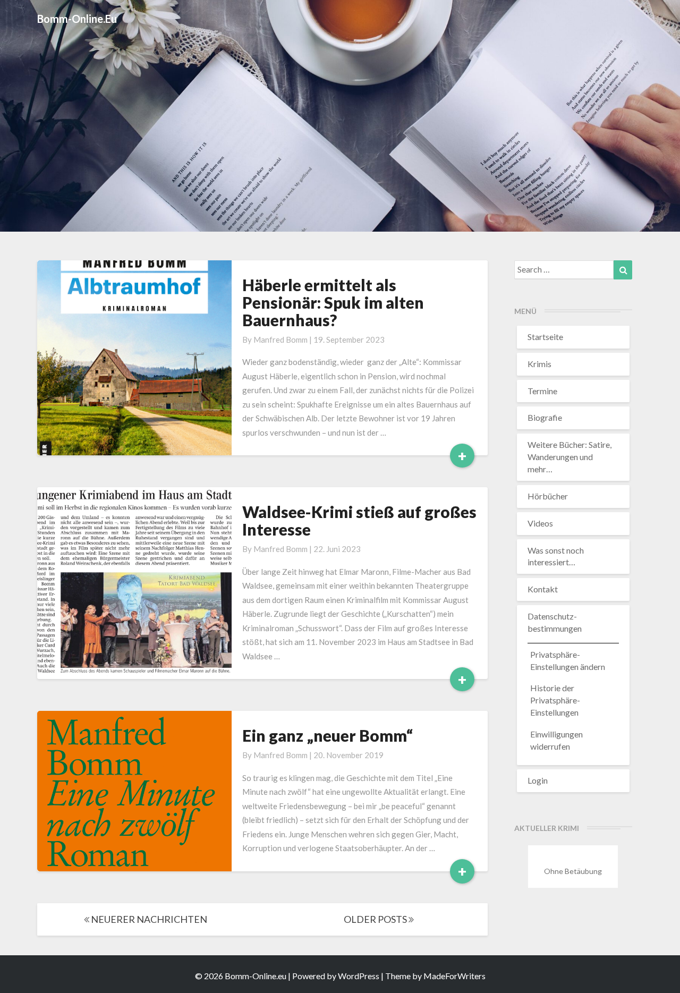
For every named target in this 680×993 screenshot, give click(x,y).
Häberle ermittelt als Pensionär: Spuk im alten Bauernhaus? (333, 302)
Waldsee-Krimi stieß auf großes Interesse (359, 520)
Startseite (545, 337)
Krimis (539, 364)
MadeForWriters (454, 976)
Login (538, 780)
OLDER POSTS (376, 919)
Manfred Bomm (280, 339)
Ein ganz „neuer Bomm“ (327, 735)
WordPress (358, 976)
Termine (542, 391)
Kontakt (543, 589)
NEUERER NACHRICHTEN (148, 919)
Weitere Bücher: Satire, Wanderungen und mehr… (569, 456)
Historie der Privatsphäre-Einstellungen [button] (555, 700)
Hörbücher (548, 496)
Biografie (545, 417)
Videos (540, 523)
